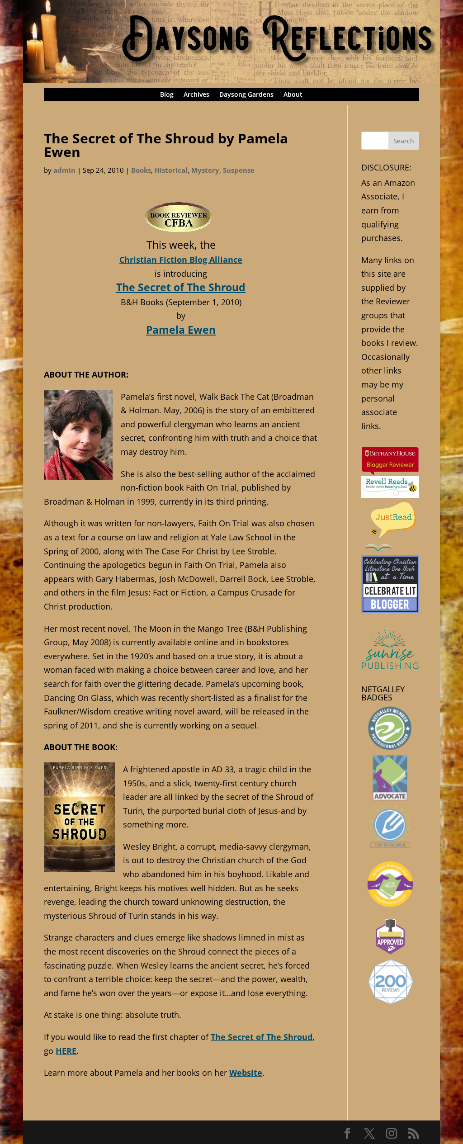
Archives (196, 95)
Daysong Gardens (246, 95)
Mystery (205, 170)
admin (64, 170)
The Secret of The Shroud (181, 287)
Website (245, 1072)
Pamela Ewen (181, 329)
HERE (66, 1050)
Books (141, 170)
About (292, 95)
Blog (167, 95)
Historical (171, 170)
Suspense (239, 170)
